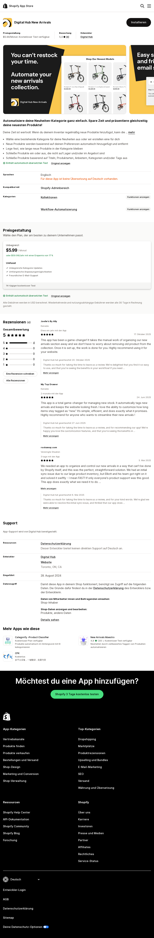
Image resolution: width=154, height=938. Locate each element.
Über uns (84, 812)
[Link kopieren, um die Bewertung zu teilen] (59, 321)
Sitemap (8, 917)
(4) (67, 36)
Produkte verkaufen (16, 753)
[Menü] (149, 6)
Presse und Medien (91, 833)
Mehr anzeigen (51, 373)
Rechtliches (86, 854)
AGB (6, 899)
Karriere (83, 819)
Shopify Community (16, 826)
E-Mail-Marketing (90, 767)
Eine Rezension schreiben (20, 373)
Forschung (10, 840)
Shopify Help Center (16, 812)
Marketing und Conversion (21, 774)
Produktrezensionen (91, 753)
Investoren (85, 826)
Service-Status (88, 861)
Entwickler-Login (14, 890)
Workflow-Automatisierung (59, 209)
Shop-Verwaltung (14, 781)
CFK (17, 653)
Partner (83, 840)
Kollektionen (49, 197)
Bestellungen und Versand (20, 760)
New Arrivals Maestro (103, 637)
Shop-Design (11, 767)
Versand (83, 781)
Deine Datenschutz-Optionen (22, 927)
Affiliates (84, 847)
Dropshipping (87, 739)
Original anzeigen (60, 163)
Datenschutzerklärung (56, 543)
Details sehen (50, 620)
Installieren (138, 22)
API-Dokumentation (16, 819)
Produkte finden (14, 746)
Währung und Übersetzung (96, 788)
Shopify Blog (11, 833)
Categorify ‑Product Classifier (32, 637)
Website (46, 562)
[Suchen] (142, 6)
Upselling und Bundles (93, 760)
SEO (81, 774)
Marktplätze (86, 746)
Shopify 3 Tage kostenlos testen (77, 694)
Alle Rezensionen (15, 380)
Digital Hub (87, 36)
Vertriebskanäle (13, 739)
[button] (39, 642)
